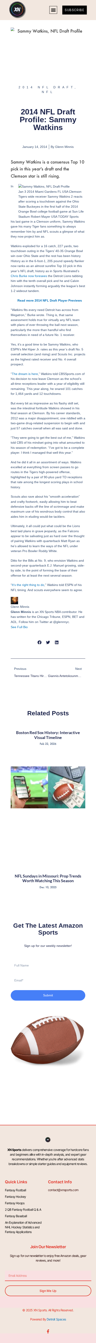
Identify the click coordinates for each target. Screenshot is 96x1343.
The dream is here (25, 374)
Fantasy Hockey (15, 1196)
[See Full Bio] (30, 627)
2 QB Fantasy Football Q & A (23, 1209)
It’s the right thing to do (28, 585)
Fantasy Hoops (15, 1203)
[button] (53, 10)
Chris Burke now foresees (29, 276)
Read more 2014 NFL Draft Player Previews (49, 300)
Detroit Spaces (56, 1319)
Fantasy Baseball (16, 1216)
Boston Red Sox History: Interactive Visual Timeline (48, 735)
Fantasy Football (15, 1190)
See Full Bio (19, 627)
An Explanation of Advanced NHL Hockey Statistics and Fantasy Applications (23, 1227)
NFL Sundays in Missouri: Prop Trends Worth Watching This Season (48, 878)
